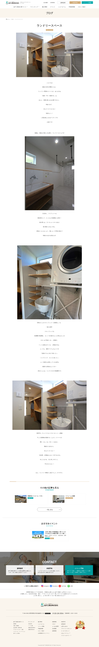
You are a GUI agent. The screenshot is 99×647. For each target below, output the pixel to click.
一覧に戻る (49, 509)
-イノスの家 (30, 625)
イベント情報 (87, 2)
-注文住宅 (30, 623)
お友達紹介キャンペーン (43, 633)
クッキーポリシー (65, 631)
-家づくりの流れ (16, 633)
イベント (52, 7)
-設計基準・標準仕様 (17, 627)
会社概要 (54, 628)
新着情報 (54, 621)
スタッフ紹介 (81, 7)
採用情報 (54, 631)
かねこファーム (65, 633)
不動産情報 (72, 7)
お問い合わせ (64, 626)
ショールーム (62, 7)
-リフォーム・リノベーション (19, 631)
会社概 (45, 2)
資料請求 (63, 2)
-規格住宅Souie (31, 629)
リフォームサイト (65, 635)
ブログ (53, 624)
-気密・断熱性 (16, 625)
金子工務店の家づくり (20, 7)
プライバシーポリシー (66, 628)
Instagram (46, 586)
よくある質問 (55, 626)
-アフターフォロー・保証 (18, 629)
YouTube (63, 586)
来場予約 (75, 2)
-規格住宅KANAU (31, 627)
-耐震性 (14, 623)
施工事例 (44, 7)
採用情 (51, 2)
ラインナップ (34, 7)
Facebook (55, 586)
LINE (71, 586)
